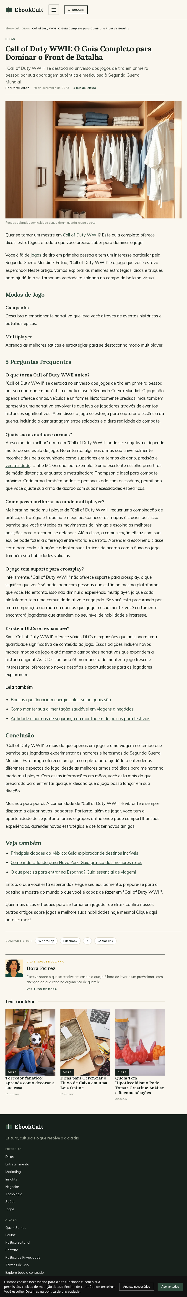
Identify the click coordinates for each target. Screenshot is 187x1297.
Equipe (10, 1235)
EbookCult (12, 28)
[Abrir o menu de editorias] (54, 10)
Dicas (26, 28)
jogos (36, 255)
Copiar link (105, 941)
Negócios (12, 1187)
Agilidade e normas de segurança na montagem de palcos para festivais (80, 718)
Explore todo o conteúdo (24, 1272)
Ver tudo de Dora (42, 989)
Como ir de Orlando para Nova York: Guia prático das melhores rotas (76, 862)
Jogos (9, 1209)
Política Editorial (17, 1242)
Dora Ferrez (20, 88)
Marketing (13, 1172)
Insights (11, 1179)
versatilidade (17, 465)
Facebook (70, 941)
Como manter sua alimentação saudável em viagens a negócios (72, 709)
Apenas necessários (136, 1286)
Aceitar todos (170, 1286)
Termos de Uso (17, 1265)
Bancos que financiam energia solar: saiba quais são (61, 699)
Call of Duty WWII (81, 235)
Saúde (10, 1201)
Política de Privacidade (22, 1257)
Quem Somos (15, 1227)
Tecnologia (13, 1194)
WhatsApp (46, 941)
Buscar (78, 9)
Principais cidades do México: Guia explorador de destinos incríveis (74, 853)
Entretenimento (17, 1164)
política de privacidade (62, 1291)
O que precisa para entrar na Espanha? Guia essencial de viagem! (73, 872)
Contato (11, 1250)
